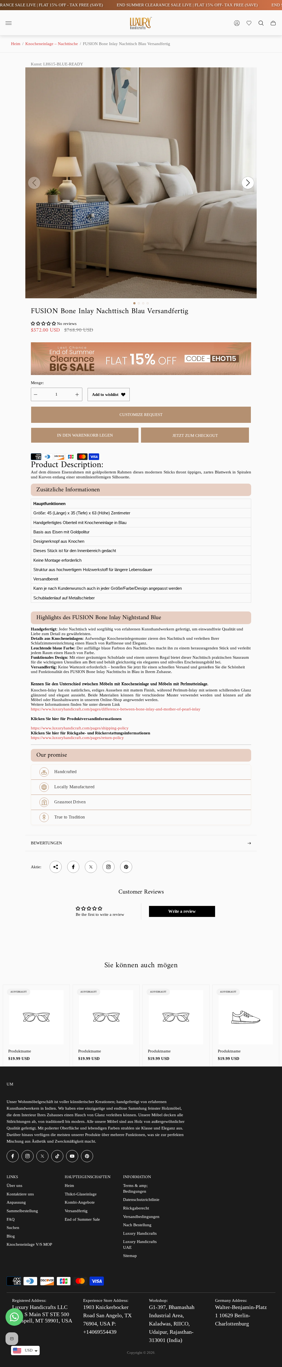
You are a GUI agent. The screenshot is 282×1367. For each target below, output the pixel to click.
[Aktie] (56, 867)
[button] (134, 303)
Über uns (14, 1185)
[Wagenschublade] (273, 23)
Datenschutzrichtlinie (141, 1199)
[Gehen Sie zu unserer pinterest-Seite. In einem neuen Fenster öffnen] (87, 1156)
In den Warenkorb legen (85, 435)
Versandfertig (76, 1211)
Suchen (13, 1227)
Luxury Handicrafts (140, 1233)
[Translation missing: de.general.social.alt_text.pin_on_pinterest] (126, 867)
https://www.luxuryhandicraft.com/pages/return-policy (77, 737)
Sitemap (130, 1255)
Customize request (141, 414)
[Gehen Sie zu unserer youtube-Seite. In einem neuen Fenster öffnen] (72, 1156)
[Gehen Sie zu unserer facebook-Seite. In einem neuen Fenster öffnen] (13, 1156)
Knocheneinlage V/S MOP (29, 1244)
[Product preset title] (36, 1017)
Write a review (182, 911)
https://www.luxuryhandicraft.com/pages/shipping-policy (80, 728)
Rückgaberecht (136, 1208)
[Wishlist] (249, 23)
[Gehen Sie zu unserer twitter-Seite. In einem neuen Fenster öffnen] (42, 1156)
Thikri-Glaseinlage (81, 1194)
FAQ (11, 1219)
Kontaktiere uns (20, 1194)
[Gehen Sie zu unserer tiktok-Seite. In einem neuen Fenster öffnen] (57, 1156)
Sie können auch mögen (141, 965)
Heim (15, 44)
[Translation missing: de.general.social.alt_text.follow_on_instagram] (108, 867)
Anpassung (16, 1202)
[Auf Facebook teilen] (73, 867)
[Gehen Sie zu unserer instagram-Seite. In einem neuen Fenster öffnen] (27, 1156)
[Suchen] (261, 23)
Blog (11, 1236)
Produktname (19, 1051)
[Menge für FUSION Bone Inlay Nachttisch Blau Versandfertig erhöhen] (77, 394)
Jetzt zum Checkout (195, 435)
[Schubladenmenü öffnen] (8, 23)
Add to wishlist (105, 394)
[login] (237, 23)
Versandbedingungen (141, 1216)
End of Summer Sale (82, 1219)
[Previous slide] (34, 183)
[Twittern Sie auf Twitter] (91, 867)
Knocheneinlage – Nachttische (51, 44)
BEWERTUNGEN (46, 843)
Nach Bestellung (137, 1225)
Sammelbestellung (22, 1211)
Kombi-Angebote (80, 1202)
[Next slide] (248, 183)
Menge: (37, 383)
